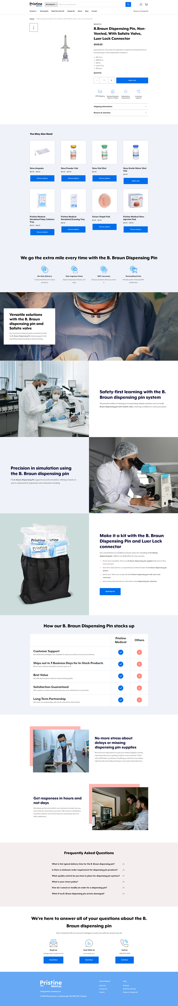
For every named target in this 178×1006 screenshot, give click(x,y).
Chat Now (89, 960)
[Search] (128, 4)
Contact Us (103, 989)
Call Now (124, 960)
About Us (102, 985)
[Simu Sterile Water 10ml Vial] (136, 152)
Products (33, 11)
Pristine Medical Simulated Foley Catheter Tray (42, 219)
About (80, 11)
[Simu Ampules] (42, 152)
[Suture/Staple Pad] (105, 201)
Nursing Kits (44, 11)
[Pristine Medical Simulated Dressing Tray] (73, 201)
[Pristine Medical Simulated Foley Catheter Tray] (42, 201)
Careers (102, 992)
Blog (86, 11)
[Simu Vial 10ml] (105, 152)
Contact (94, 11)
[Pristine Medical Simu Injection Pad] (136, 201)
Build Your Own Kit (58, 11)
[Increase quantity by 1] (111, 80)
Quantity (97, 73)
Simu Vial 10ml (99, 168)
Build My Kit (110, 591)
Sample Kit (71, 11)
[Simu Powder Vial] (73, 152)
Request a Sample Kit (141, 11)
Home (32, 19)
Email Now (53, 960)
